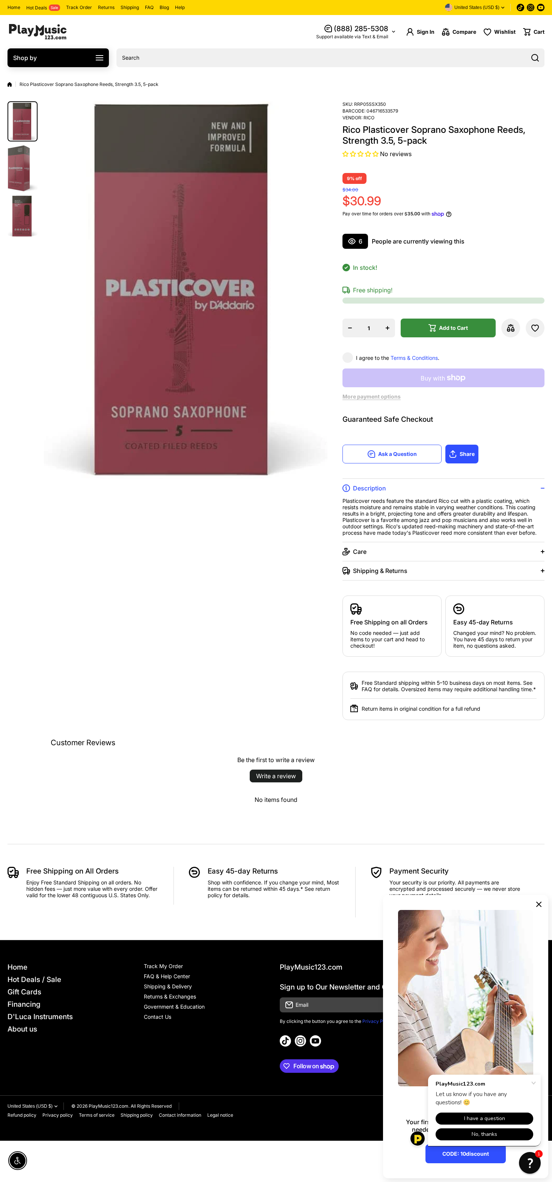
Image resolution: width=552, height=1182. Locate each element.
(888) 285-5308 (361, 28)
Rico (368, 117)
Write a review (276, 776)
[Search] (535, 57)
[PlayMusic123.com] (38, 32)
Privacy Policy (377, 1021)
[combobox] (330, 57)
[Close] (538, 904)
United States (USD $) (30, 1106)
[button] (533, 32)
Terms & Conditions (414, 358)
